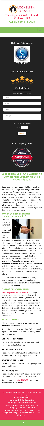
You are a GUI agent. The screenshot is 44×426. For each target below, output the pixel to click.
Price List (23, 410)
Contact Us (31, 408)
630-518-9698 (26, 21)
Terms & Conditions (11, 410)
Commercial (24, 405)
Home (7, 405)
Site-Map (31, 410)
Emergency (13, 408)
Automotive (35, 405)
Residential (14, 405)
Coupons (22, 408)
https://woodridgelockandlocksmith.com (22, 400)
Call (22, 423)
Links (38, 410)
